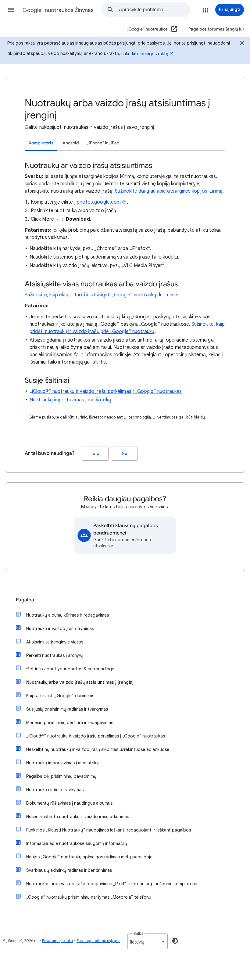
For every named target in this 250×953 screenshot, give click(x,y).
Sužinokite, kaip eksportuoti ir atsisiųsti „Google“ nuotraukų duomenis (101, 295)
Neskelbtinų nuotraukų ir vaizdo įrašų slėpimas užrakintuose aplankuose (97, 749)
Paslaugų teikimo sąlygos (98, 940)
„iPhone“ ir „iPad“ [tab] (104, 143)
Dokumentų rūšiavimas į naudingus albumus (69, 803)
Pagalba (25, 600)
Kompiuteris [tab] (41, 143)
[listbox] (147, 941)
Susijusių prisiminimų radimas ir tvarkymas (67, 709)
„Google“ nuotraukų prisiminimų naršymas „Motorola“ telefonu (88, 897)
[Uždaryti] (241, 44)
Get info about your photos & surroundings (70, 669)
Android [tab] (70, 143)
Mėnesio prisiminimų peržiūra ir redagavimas (69, 722)
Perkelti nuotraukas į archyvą (55, 655)
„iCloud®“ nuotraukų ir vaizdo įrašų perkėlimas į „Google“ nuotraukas (106, 391)
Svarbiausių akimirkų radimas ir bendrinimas (69, 870)
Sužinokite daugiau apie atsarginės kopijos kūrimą (169, 191)
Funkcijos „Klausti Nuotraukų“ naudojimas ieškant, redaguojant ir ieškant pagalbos (108, 830)
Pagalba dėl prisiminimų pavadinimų (61, 776)
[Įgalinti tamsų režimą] (175, 940)
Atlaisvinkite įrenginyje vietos (54, 642)
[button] (11, 9)
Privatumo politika (57, 940)
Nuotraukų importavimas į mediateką (70, 400)
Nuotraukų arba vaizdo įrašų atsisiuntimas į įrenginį (80, 682)
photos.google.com (99, 202)
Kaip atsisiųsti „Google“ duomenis (60, 695)
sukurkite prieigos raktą (144, 53)
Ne (124, 453)
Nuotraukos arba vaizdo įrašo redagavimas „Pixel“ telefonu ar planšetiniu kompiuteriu (111, 883)
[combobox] (154, 10)
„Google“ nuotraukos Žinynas (57, 10)
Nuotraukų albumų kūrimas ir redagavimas (67, 615)
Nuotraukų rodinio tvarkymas (55, 789)
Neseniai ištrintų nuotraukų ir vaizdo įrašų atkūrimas (77, 816)
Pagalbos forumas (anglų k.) (216, 29)
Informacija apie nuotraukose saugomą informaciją (76, 843)
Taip (95, 453)
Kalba (138, 933)
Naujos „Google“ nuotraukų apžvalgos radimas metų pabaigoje (89, 857)
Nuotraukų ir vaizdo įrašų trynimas (60, 628)
